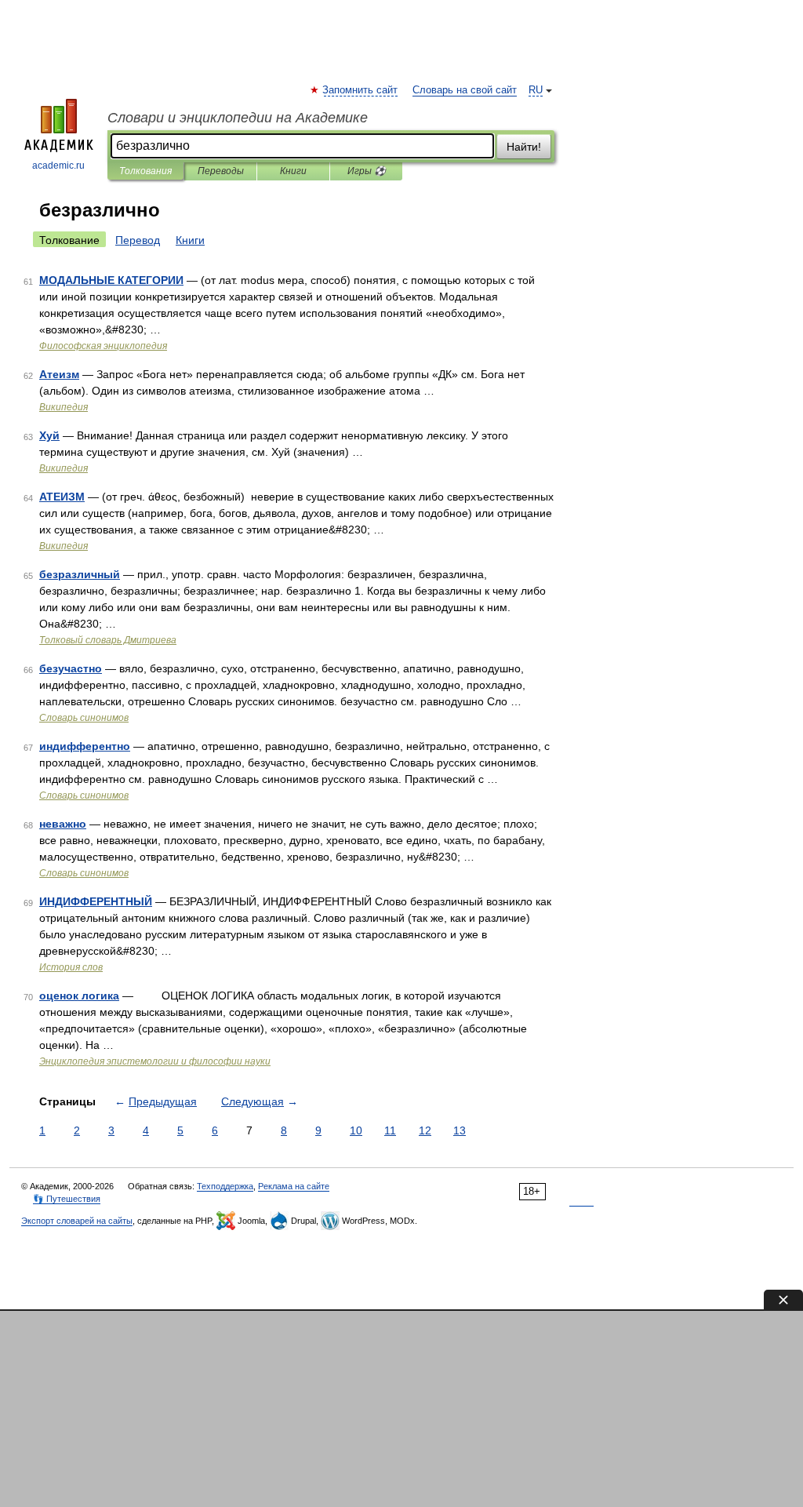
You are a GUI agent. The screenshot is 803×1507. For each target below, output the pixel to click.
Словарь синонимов (84, 717)
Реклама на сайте (293, 1186)
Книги (293, 171)
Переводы (221, 171)
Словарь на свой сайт (464, 90)
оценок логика (79, 995)
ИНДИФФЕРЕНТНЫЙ (95, 901)
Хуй (49, 435)
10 (356, 1130)
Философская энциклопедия (103, 345)
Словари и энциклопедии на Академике (237, 118)
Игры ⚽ (366, 171)
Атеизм (59, 374)
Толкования (145, 171)
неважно (62, 823)
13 (459, 1130)
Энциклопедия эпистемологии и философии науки (155, 1061)
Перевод (137, 240)
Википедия (63, 407)
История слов (71, 967)
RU (536, 90)
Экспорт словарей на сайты (77, 1220)
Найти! (524, 146)
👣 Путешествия (66, 1198)
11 (390, 1130)
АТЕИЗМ (62, 496)
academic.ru (58, 165)
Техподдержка (225, 1186)
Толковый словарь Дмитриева (107, 640)
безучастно (70, 668)
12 (425, 1130)
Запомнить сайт (361, 90)
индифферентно (84, 746)
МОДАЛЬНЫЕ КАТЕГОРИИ (111, 280)
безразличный (79, 574)
